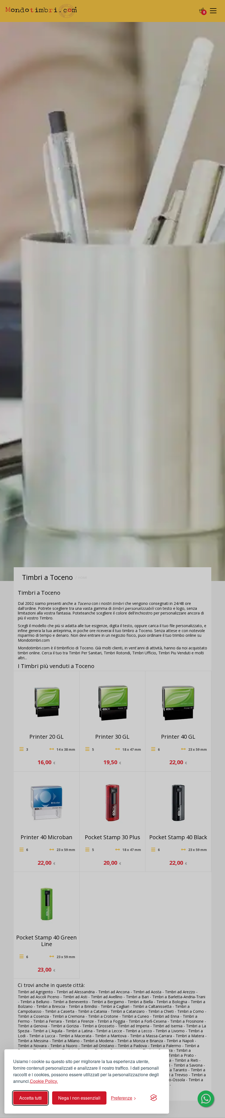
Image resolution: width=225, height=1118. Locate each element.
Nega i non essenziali (79, 1098)
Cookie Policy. (44, 1081)
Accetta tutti (30, 1098)
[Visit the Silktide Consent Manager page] (153, 1098)
